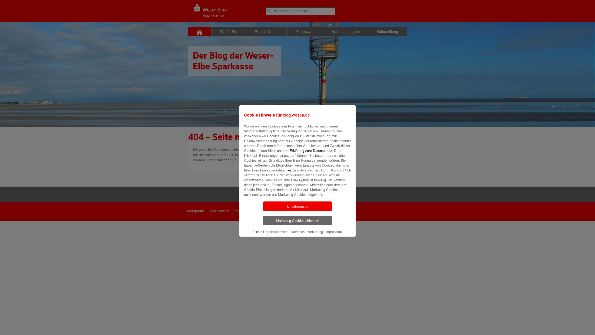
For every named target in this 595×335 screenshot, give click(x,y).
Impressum (333, 231)
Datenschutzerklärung (307, 231)
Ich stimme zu (297, 206)
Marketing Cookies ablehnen (297, 220)
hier (288, 170)
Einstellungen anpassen (270, 231)
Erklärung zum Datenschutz (311, 150)
